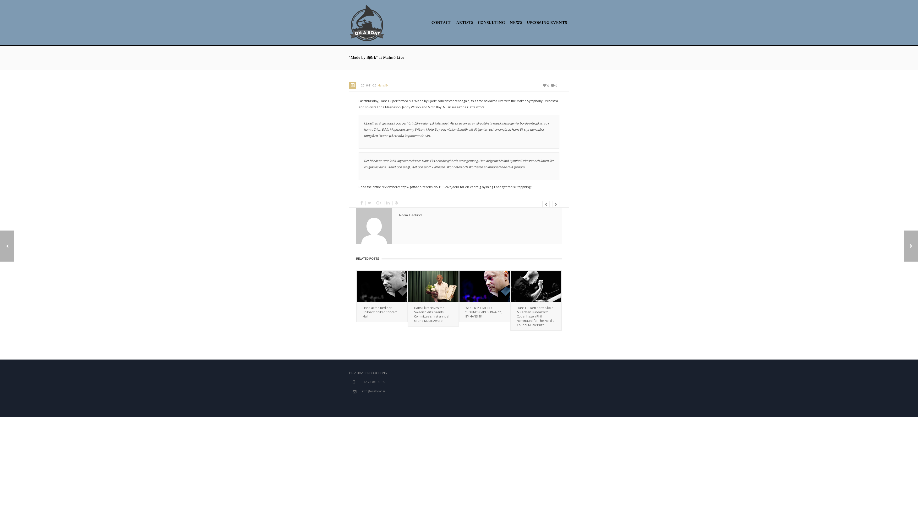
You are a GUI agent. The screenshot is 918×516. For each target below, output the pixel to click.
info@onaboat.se (374, 391)
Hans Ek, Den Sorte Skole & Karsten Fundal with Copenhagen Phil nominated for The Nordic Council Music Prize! (535, 316)
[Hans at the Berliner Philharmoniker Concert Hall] (382, 286)
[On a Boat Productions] (367, 23)
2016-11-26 (368, 85)
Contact (441, 22)
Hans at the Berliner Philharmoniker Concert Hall (380, 312)
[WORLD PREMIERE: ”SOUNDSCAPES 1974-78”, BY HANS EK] (484, 286)
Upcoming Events (547, 22)
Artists (464, 22)
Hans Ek (383, 85)
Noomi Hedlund (410, 215)
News (516, 22)
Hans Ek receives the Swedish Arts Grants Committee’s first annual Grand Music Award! (431, 314)
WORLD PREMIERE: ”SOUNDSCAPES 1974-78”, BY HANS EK (483, 312)
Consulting (491, 22)
